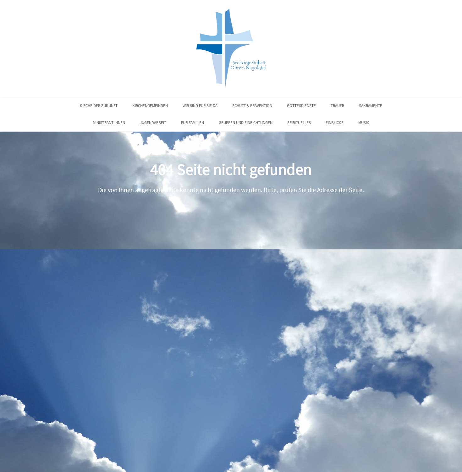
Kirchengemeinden (150, 105)
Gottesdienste (301, 105)
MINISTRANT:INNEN (109, 122)
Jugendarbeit (153, 122)
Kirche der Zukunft (99, 105)
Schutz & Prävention (252, 105)
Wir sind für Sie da (200, 105)
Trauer (337, 105)
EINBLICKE (335, 122)
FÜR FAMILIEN (192, 122)
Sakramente (370, 105)
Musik (363, 122)
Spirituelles (299, 122)
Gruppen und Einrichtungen (245, 122)
